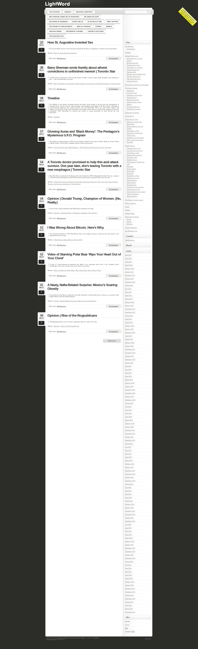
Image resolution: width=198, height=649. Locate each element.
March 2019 (129, 379)
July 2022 (128, 289)
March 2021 (129, 322)
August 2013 (129, 602)
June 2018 (128, 410)
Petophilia (130, 166)
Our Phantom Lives (131, 231)
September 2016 (130, 481)
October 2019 (129, 356)
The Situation (131, 49)
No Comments (113, 58)
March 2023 (129, 265)
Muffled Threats (132, 160)
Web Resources (61, 58)
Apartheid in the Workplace (135, 138)
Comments (130, 631)
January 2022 (129, 305)
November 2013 (130, 592)
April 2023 (128, 262)
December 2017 (130, 430)
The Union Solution (131, 88)
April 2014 (128, 575)
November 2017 (130, 433)
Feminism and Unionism (134, 95)
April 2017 (128, 457)
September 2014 (130, 558)
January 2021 (129, 329)
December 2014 (130, 548)
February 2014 (129, 582)
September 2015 (130, 521)
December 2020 (130, 332)
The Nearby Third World (134, 133)
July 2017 (128, 447)
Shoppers (130, 224)
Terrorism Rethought (133, 107)
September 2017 (130, 440)
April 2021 (128, 319)
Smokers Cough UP (133, 178)
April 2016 (128, 497)
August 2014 (129, 561)
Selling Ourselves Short (134, 102)
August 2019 (129, 363)
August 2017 (129, 443)
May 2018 (128, 413)
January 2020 (129, 346)
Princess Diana (131, 169)
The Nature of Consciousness (134, 200)
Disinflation (130, 90)
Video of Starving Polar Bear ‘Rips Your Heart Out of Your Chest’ (84, 256)
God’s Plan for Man (133, 153)
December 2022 (130, 275)
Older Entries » (112, 341)
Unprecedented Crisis (133, 189)
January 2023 (129, 272)
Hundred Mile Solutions (134, 155)
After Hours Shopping (134, 79)
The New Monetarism (133, 76)
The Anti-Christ (131, 185)
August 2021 (129, 315)
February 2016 (129, 504)
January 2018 (129, 427)
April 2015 (128, 534)
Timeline (53, 98)
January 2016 (129, 507)
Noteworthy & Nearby (132, 217)
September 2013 (130, 598)
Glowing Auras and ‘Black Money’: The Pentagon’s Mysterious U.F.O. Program (83, 133)
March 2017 (129, 460)
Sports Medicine (132, 180)
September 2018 (130, 400)
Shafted (129, 104)
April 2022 (128, 295)
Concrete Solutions (131, 227)
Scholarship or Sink (133, 131)
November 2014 (130, 551)
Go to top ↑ (148, 638)
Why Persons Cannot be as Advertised (137, 85)
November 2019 (130, 353)
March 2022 (129, 299)
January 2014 (129, 585)
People (129, 219)
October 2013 (129, 595)
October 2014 (129, 555)
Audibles (128, 52)
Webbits (127, 210)
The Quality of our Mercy (135, 67)
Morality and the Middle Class (136, 74)
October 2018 (129, 396)
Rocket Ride (130, 171)
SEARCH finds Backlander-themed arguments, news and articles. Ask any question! (187, 16)
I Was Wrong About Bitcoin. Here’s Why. (75, 227)
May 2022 (128, 292)
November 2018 (130, 393)
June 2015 (128, 528)
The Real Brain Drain (133, 65)
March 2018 (129, 420)
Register (127, 621)
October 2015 (129, 518)
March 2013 (129, 609)
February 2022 (129, 302)
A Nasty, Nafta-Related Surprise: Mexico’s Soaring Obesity (82, 286)
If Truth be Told (132, 157)
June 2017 (128, 450)
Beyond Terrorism (132, 63)
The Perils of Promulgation (135, 187)
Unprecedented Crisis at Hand (136, 192)
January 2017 (129, 467)
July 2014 (128, 565)
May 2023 (128, 258)
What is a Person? (130, 203)
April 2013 (128, 605)
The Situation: (129, 46)
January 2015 (129, 545)
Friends (129, 221)
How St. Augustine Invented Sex (70, 42)
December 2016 (130, 470)
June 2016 (128, 491)
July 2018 (128, 406)
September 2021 (130, 312)
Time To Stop (131, 135)
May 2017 (128, 454)
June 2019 (128, 369)
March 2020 (129, 339)
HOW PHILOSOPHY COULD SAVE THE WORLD (71, 637)
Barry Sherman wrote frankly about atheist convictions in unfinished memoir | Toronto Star (81, 69)
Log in (127, 624)
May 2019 (128, 373)
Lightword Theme (51, 639)
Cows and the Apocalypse (135, 150)
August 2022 (129, 285)
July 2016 (128, 487)
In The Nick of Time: (131, 119)
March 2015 (129, 538)
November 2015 (130, 514)
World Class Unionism (134, 109)
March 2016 (129, 501)
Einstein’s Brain (130, 213)
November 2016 (130, 474)
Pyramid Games (132, 97)
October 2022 (129, 278)
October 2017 (129, 437)
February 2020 (129, 342)
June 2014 (128, 568)
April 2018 (128, 417)
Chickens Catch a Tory (134, 148)
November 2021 (130, 309)
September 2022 (130, 282)
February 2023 (129, 268)
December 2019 (130, 349)
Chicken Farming (132, 81)
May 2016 (128, 494)
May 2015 (128, 531)
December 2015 (130, 511)
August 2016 (129, 484)
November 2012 (130, 612)
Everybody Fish (132, 93)
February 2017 (129, 464)
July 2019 (128, 366)
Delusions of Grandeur (132, 112)
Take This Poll (131, 182)
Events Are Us (129, 116)
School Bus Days (132, 196)
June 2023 (128, 255)
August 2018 (129, 403)
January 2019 (129, 386)
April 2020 (128, 336)
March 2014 (129, 578)
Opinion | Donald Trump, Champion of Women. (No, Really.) (84, 200)
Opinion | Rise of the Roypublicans (72, 315)
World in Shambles (133, 194)
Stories (127, 206)
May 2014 (128, 571)
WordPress (96, 637)
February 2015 (129, 541)
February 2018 (129, 423)
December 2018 (130, 390)
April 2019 (128, 376)
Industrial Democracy (132, 56)
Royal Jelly (130, 173)
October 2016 (129, 477)
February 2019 (129, 383)
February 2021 (129, 326)
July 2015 (128, 524)
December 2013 (130, 588)
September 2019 (130, 359)
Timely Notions (130, 146)
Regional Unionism (133, 100)
